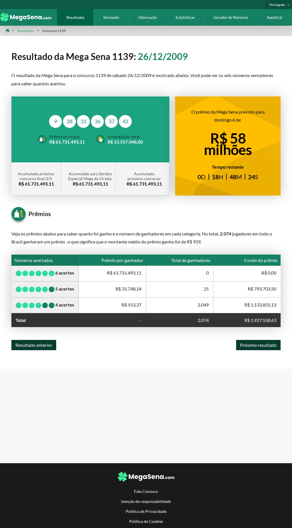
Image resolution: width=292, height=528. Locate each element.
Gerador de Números (231, 17)
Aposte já (274, 17)
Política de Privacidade (146, 511)
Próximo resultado (258, 345)
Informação (147, 17)
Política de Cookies (146, 521)
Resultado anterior (33, 345)
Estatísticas (185, 17)
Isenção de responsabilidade (146, 501)
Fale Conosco (146, 491)
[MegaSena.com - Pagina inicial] (28, 20)
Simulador (111, 17)
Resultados (75, 17)
